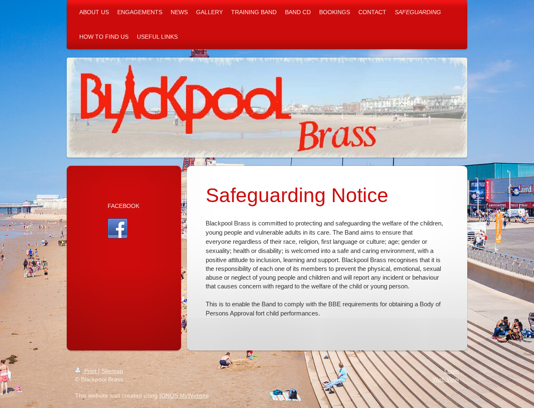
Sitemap (112, 371)
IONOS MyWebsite (184, 395)
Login (451, 371)
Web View (446, 379)
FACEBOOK (123, 206)
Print (90, 371)
